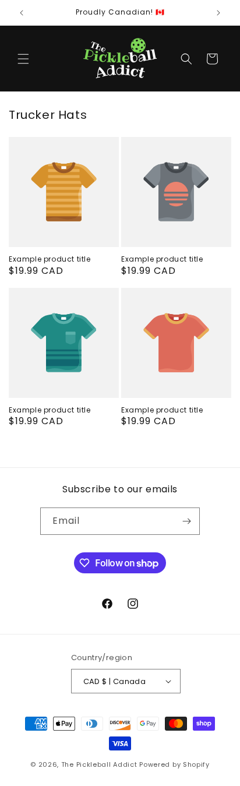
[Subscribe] (186, 521)
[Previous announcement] (21, 13)
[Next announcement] (218, 13)
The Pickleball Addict (99, 764)
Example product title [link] (50, 259)
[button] (23, 59)
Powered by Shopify (174, 764)
